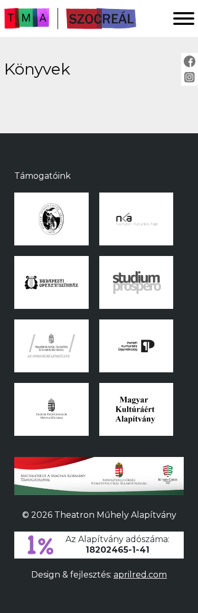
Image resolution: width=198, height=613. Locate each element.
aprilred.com (140, 575)
